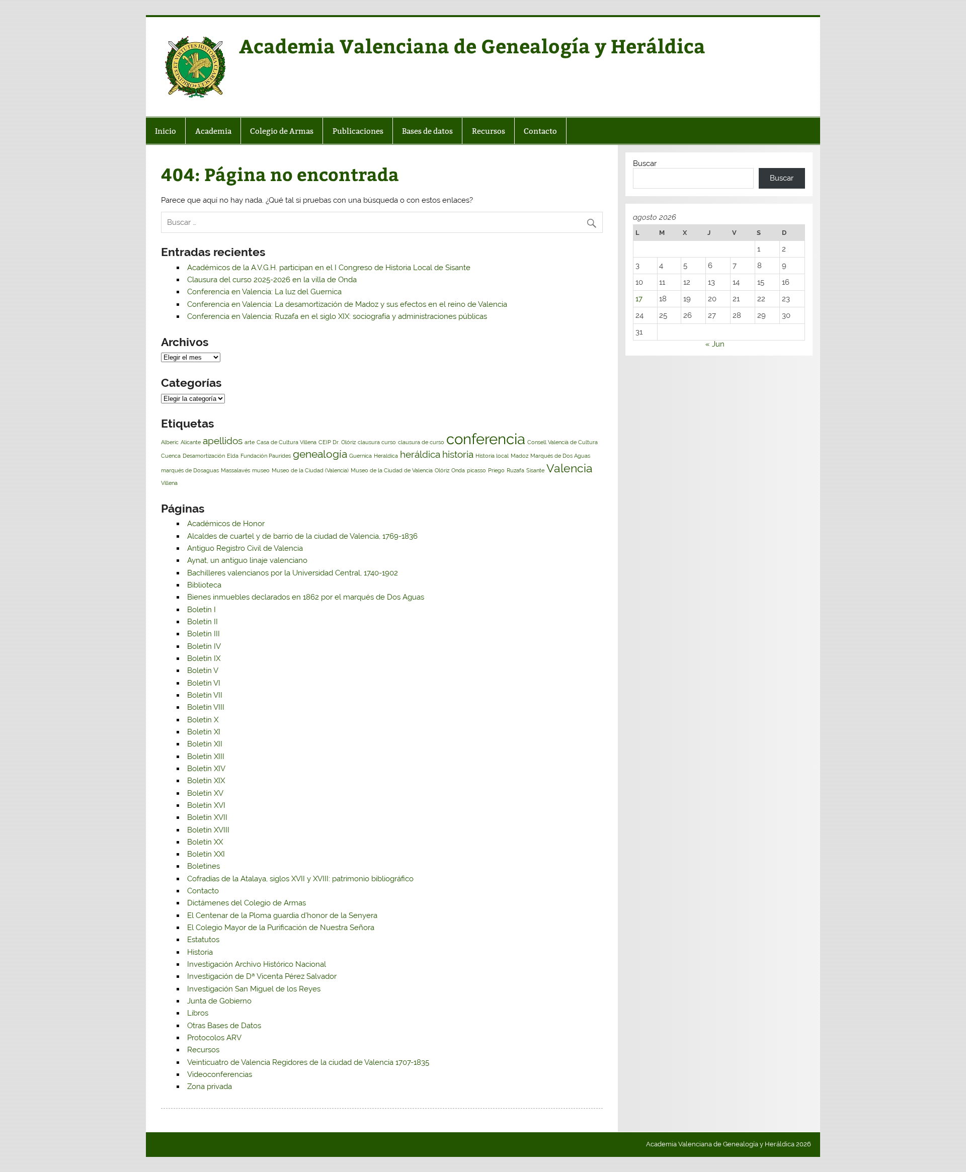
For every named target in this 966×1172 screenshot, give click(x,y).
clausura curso (377, 442)
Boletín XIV (206, 768)
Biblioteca (204, 585)
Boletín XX (205, 842)
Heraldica (386, 456)
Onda (458, 470)
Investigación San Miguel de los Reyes (253, 988)
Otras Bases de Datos (224, 1025)
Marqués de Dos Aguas (560, 456)
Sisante (535, 470)
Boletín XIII (205, 756)
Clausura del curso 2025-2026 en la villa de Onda (272, 279)
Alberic (170, 442)
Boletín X (202, 719)
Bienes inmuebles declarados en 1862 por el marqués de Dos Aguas (305, 597)
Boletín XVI (206, 805)
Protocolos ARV (214, 1037)
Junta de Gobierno (219, 1001)
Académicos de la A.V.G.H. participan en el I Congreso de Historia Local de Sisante (328, 267)
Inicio (165, 131)
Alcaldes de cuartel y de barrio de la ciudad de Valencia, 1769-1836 (302, 536)
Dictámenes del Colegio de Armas (246, 902)
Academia (213, 131)
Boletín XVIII (208, 829)
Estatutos (203, 939)
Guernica (360, 456)
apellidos (223, 440)
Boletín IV (204, 646)
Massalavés (235, 470)
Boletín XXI (206, 854)
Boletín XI (203, 731)
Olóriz (442, 470)
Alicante (191, 442)
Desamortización (204, 456)
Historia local (492, 456)
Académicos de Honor (226, 523)
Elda (232, 456)
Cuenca (171, 456)
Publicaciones (358, 131)
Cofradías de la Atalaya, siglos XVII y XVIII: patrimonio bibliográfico (300, 878)
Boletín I (201, 609)
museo (261, 470)
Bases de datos (427, 131)
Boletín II (202, 621)
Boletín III (203, 633)
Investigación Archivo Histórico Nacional (256, 964)
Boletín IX (203, 658)
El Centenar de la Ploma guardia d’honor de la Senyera (282, 915)
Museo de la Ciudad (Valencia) (310, 470)
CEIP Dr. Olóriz (337, 442)
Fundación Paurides (265, 456)
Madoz (519, 456)
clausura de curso (421, 442)
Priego (496, 470)
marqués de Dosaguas (190, 470)
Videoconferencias (219, 1074)
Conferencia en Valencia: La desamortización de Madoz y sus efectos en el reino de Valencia (347, 304)
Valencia (569, 468)
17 (638, 298)
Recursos (488, 131)
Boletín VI (203, 683)
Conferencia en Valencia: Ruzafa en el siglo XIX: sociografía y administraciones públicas (337, 316)
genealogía (320, 454)
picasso (476, 470)
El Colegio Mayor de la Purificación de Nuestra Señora (280, 927)
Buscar (645, 163)
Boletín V (202, 670)
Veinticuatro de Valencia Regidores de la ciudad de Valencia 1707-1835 (308, 1062)
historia (457, 454)
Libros (197, 1013)
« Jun (715, 344)
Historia (200, 952)
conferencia (485, 439)
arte (250, 442)
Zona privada (209, 1086)
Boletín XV (205, 793)
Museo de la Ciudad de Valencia (392, 470)
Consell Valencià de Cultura (562, 442)
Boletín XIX (206, 780)
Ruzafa (515, 470)
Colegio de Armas (281, 131)
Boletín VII (204, 695)
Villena (169, 483)
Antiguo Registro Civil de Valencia (245, 548)
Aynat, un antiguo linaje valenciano (247, 560)
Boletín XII (204, 743)
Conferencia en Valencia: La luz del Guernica (264, 291)
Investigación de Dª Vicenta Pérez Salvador (262, 976)
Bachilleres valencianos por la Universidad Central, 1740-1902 (292, 572)
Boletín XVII (207, 817)
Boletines (203, 866)
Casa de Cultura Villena (286, 442)
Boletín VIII (205, 707)
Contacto (540, 131)
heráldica (420, 454)
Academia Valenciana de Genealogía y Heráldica (472, 45)
